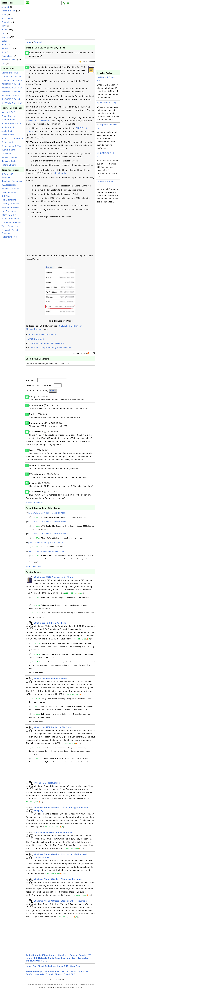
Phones (58, 974)
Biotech (50, 974)
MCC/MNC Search (10, 95)
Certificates (82, 971)
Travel (67, 974)
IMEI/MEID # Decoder (12, 84)
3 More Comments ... (35, 502)
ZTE (3, 63)
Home (29, 42)
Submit (53, 391)
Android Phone (9, 120)
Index (60, 966)
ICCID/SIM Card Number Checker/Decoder (48, 513)
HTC (4, 26)
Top (34, 966)
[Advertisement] (12, 274)
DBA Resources (9, 185)
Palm (4, 45)
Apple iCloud (8, 127)
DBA (47, 971)
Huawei (5, 30)
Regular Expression (11, 207)
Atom (72, 966)
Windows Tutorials (10, 189)
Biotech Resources (10, 219)
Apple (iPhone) (9, 11)
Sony (4, 52)
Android (5, 7)
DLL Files (6, 196)
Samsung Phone (9, 157)
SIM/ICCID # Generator (12, 103)
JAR (62, 971)
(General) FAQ (8, 112)
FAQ (73, 974)
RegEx (29, 974)
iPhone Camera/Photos (12, 139)
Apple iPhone (8, 135)
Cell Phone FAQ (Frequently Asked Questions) (51, 348)
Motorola (6, 37)
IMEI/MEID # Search (11, 92)
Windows (54, 971)
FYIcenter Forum (9, 237)
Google (82, 955)
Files (73, 971)
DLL (68, 971)
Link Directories (9, 211)
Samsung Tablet (9, 161)
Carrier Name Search (11, 77)
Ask (78, 966)
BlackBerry (7, 18)
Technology (7, 56)
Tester (29, 971)
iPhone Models (9, 142)
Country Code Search (12, 80)
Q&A (42, 974)
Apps (4, 15)
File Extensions (9, 200)
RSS (66, 966)
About (41, 966)
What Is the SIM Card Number (42, 335)
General (5, 22)
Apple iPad (7, 131)
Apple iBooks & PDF (11, 123)
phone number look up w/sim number (45, 543)
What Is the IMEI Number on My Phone (46, 551)
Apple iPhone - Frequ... (108, 103)
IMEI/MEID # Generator (12, 88)
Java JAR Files (9, 192)
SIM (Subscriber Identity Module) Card (46, 343)
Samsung (6, 48)
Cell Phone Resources (12, 223)
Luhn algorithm (60, 173)
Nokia (4, 41)
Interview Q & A (9, 215)
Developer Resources (12, 181)
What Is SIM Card (36, 339)
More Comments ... (34, 567)
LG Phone (6, 154)
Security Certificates (11, 204)
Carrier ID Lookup (10, 73)
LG (3, 33)
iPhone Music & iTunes (12, 146)
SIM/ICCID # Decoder (12, 99)
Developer (38, 971)
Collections (50, 966)
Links (36, 974)
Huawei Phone (8, 150)
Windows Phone (9, 60)
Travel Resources (10, 226)
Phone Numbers (9, 116)
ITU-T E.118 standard (39, 121)
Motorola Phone (9, 165)
